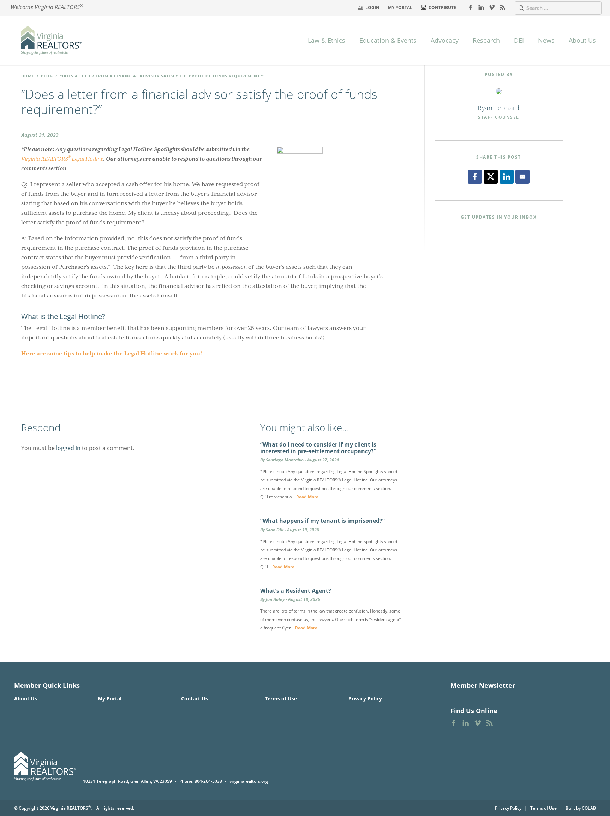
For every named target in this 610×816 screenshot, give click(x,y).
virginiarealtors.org (248, 781)
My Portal (400, 8)
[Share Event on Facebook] (475, 177)
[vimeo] (491, 7)
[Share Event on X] (491, 177)
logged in (68, 448)
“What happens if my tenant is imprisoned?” (322, 521)
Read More (307, 497)
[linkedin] (481, 7)
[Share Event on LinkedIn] (507, 177)
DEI (519, 40)
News (546, 40)
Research (486, 40)
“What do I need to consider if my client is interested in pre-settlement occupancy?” (318, 447)
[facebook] (470, 7)
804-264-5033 (208, 781)
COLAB (589, 808)
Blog (47, 75)
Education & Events (388, 40)
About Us (582, 40)
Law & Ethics (326, 40)
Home (27, 75)
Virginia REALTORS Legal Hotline (62, 158)
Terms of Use (281, 698)
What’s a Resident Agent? (295, 591)
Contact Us (194, 698)
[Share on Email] (522, 177)
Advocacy (445, 40)
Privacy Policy (365, 698)
